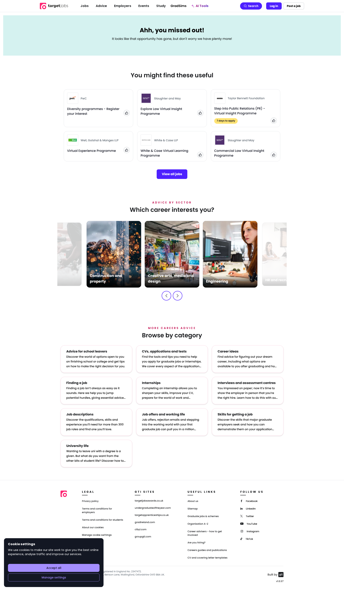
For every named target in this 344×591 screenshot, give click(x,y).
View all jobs (172, 174)
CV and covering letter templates (208, 558)
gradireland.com (145, 522)
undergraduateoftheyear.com (153, 508)
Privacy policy (90, 501)
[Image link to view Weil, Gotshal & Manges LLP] (72, 140)
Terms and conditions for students (102, 520)
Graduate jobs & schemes (203, 516)
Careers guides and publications (207, 550)
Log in (274, 6)
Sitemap (193, 508)
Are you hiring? (196, 542)
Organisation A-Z (198, 524)
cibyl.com (141, 529)
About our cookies (93, 527)
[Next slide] (177, 295)
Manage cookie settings (97, 535)
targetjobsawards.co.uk (149, 501)
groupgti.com (143, 536)
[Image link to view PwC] (72, 98)
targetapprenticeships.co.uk (152, 515)
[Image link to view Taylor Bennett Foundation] (219, 98)
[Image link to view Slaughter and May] (146, 98)
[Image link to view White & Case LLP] (146, 140)
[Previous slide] (166, 295)
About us (193, 501)
